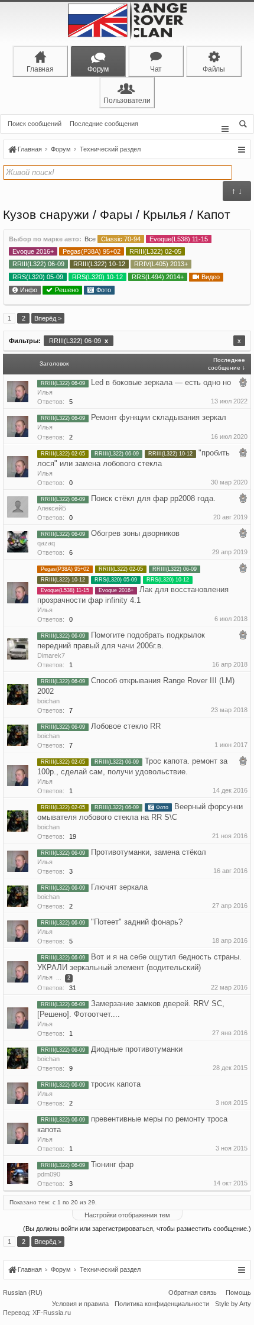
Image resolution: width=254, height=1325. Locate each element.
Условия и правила (80, 1303)
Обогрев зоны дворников (135, 533)
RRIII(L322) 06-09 (78, 340)
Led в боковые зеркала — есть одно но (161, 382)
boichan (48, 700)
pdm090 (48, 1174)
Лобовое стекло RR (126, 726)
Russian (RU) (23, 1292)
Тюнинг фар (112, 1164)
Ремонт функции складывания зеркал (158, 417)
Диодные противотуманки (137, 1049)
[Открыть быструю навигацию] (241, 149)
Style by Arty (233, 1303)
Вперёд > (47, 318)
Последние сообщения (104, 123)
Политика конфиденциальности (162, 1303)
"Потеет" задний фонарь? (137, 921)
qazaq (46, 543)
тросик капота (116, 1084)
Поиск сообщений (34, 123)
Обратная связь (192, 1292)
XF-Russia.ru (51, 1312)
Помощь (238, 1292)
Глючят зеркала (119, 887)
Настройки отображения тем (127, 1215)
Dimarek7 (51, 655)
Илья (45, 392)
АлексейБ (51, 508)
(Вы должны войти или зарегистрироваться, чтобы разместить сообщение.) (137, 1228)
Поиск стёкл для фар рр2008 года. (153, 498)
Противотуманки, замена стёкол (148, 852)
